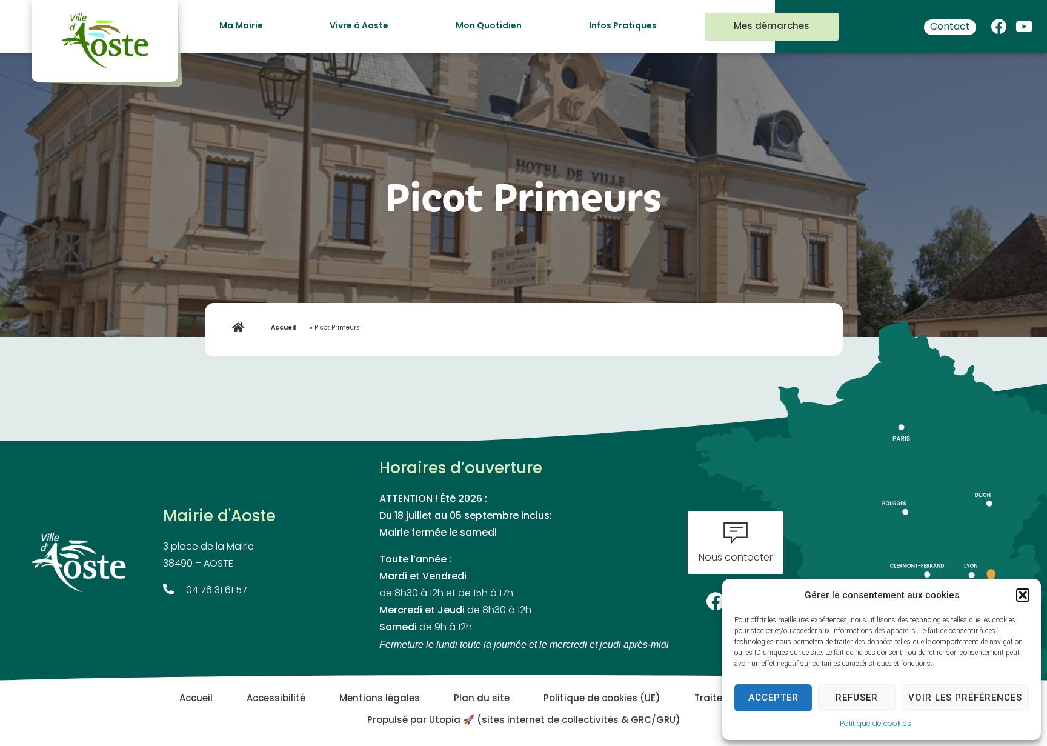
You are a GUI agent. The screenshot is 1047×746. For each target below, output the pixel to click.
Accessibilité (276, 699)
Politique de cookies (875, 724)
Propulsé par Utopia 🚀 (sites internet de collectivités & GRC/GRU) (523, 720)
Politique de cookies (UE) (601, 699)
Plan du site (482, 699)
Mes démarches (771, 27)
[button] (1023, 595)
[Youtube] (1024, 23)
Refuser (857, 697)
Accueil (283, 328)
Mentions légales (379, 699)
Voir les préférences (965, 697)
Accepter (773, 697)
